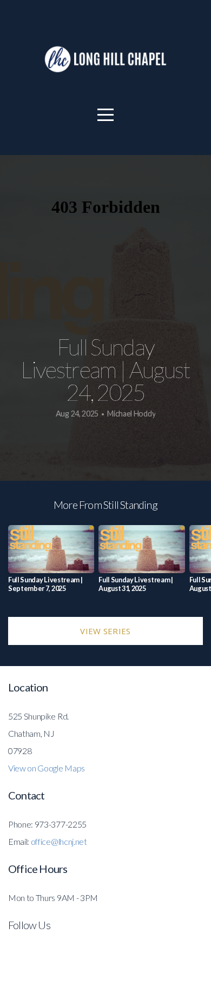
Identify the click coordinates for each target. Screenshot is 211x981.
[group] (51, 563)
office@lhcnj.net (59, 841)
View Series (105, 631)
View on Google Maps (46, 768)
